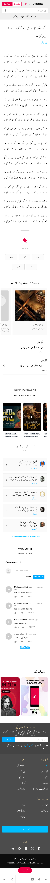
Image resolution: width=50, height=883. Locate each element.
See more (25, 647)
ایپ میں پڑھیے (25, 870)
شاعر (35, 16)
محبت (38, 257)
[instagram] (19, 848)
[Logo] (37, 4)
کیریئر (23, 783)
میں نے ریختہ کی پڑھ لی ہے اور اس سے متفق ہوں (25, 747)
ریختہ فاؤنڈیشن (21, 765)
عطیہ (46, 765)
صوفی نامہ (45, 805)
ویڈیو (22, 16)
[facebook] (39, 848)
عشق (24, 257)
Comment (38, 577)
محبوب (18, 267)
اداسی (11, 257)
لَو (31, 267)
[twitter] (32, 848)
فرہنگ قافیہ (44, 771)
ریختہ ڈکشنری (21, 811)
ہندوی (23, 805)
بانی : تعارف (21, 771)
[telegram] (13, 848)
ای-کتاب (16, 16)
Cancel (28, 577)
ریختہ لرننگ (44, 811)
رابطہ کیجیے (22, 777)
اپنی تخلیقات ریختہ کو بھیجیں (40, 789)
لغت (27, 16)
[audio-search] (5, 10)
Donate (17, 4)
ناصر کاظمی (44, 43)
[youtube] (26, 848)
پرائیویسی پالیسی (29, 745)
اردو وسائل (44, 783)
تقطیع (46, 777)
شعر (31, 16)
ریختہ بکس (22, 817)
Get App (7, 4)
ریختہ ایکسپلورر (21, 789)
